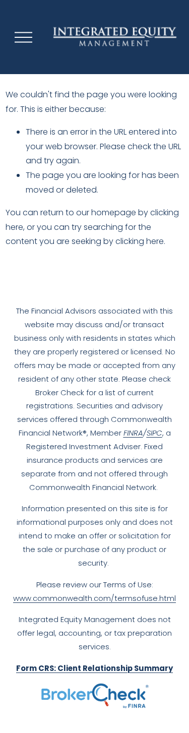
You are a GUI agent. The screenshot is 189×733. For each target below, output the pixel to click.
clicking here (139, 241)
